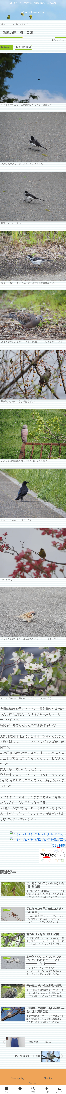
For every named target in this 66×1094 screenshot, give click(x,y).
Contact (33, 1083)
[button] (59, 690)
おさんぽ (8, 47)
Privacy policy (17, 1078)
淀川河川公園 (25, 47)
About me (49, 1078)
